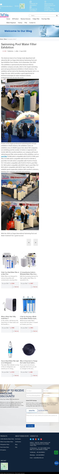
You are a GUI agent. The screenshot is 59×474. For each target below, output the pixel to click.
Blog (16, 444)
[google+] (36, 439)
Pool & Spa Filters (4, 447)
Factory (20, 23)
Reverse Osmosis (25, 19)
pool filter (4, 156)
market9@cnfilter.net (43, 403)
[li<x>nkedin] (33, 439)
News (5, 39)
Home (8, 19)
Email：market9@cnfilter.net (37, 457)
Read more (17, 286)
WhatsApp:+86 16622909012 (33, 9)
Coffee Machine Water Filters (7, 439)
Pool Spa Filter (46, 19)
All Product (15, 19)
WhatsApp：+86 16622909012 (37, 455)
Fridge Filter (36, 19)
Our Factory (18, 439)
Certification (18, 441)
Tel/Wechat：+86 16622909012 (37, 452)
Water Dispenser (11, 23)
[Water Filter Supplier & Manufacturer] (4, 15)
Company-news (12, 39)
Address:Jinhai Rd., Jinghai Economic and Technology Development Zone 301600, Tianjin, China (49, 7)
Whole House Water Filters (6, 441)
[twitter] (41, 439)
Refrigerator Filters (4, 444)
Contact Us (32, 23)
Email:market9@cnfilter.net (6, 7)
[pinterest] (30, 439)
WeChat (17, 6)
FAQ (25, 23)
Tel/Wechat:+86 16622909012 (33, 4)
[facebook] (38, 439)
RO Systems (3, 450)
